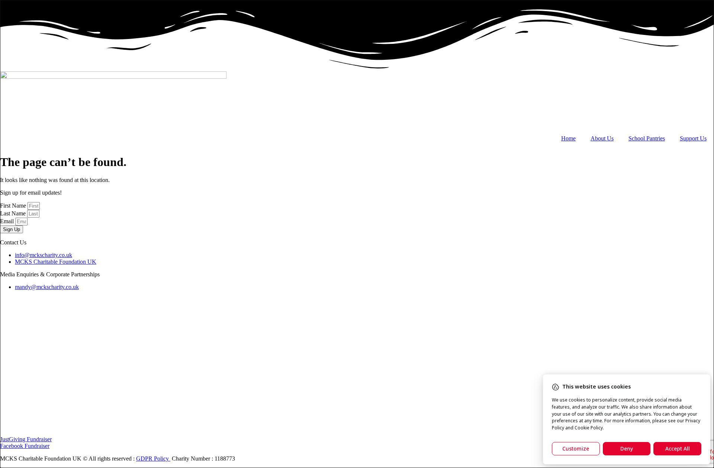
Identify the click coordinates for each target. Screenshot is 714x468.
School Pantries (646, 138)
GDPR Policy (153, 458)
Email (7, 221)
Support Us (693, 138)
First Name (14, 205)
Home (568, 138)
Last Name (13, 213)
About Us (602, 138)
